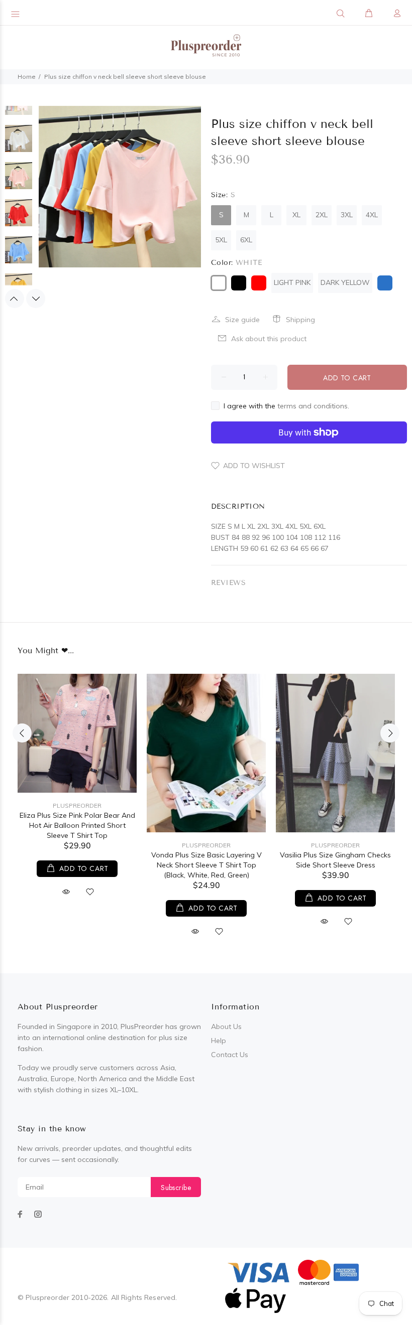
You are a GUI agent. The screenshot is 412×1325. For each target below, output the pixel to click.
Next (35, 298)
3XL (347, 214)
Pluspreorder (77, 805)
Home (27, 76)
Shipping (300, 319)
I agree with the (286, 405)
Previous (14, 298)
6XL (246, 239)
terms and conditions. (313, 405)
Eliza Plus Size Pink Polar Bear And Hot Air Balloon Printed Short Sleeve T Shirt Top (77, 825)
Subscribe (176, 1188)
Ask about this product (268, 338)
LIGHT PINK (292, 282)
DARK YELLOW (345, 282)
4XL (372, 214)
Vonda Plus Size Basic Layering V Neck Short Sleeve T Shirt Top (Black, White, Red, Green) (206, 864)
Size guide (242, 319)
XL (296, 214)
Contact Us (229, 1054)
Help (218, 1040)
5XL (221, 239)
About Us (226, 1026)
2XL (322, 214)
